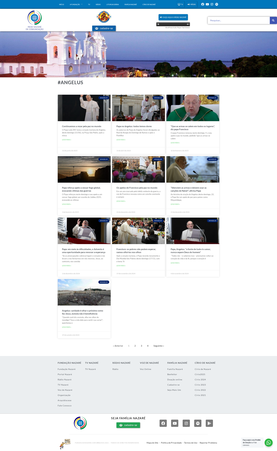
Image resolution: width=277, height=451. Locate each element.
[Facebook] (203, 4)
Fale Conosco (65, 405)
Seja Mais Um (174, 390)
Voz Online (145, 369)
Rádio (98, 4)
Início (61, 4)
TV (89, 4)
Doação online (174, 379)
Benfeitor (172, 374)
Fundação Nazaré (66, 369)
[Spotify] (217, 4)
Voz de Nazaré (65, 390)
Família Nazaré (131, 4)
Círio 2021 (200, 395)
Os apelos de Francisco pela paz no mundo (136, 187)
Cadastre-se (173, 384)
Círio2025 (200, 374)
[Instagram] (212, 4)
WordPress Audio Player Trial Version (177, 27)
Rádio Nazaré (64, 379)
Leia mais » (66, 140)
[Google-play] (209, 423)
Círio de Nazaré (149, 4)
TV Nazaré (63, 384)
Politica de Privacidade (171, 442)
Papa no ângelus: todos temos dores (134, 126)
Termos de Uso (190, 442)
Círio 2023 (200, 384)
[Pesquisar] (273, 20)
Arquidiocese (64, 400)
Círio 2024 (200, 379)
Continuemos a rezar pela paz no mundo (81, 126)
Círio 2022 (200, 390)
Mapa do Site (152, 442)
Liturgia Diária (112, 4)
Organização (64, 395)
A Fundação (75, 4)
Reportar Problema (208, 442)
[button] (173, 17)
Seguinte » (159, 345)
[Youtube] (207, 4)
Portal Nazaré (65, 374)
